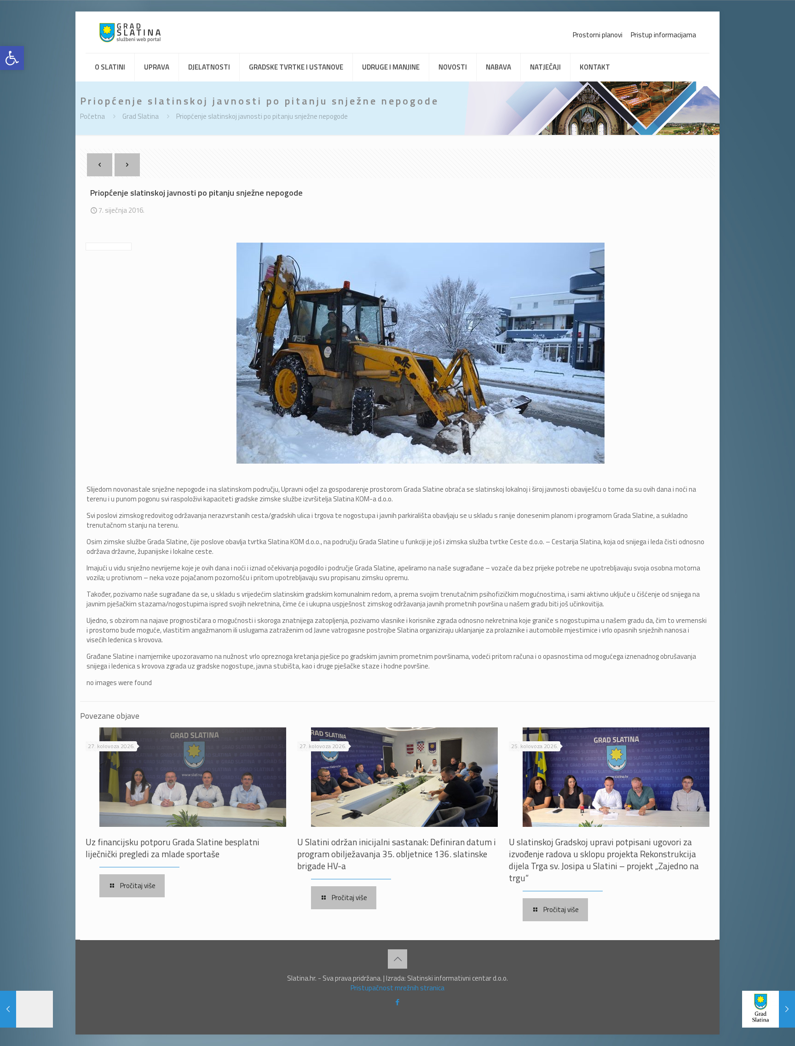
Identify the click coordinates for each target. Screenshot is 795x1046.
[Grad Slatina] (130, 32)
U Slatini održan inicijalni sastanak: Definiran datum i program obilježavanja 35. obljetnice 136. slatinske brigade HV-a (396, 853)
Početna (92, 116)
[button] (12, 58)
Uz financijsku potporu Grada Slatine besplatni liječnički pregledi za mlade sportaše (172, 847)
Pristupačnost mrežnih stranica (397, 987)
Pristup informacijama (663, 34)
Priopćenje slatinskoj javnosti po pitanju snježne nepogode (262, 116)
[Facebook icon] (397, 1002)
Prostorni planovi (597, 34)
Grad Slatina (140, 116)
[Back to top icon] (397, 959)
